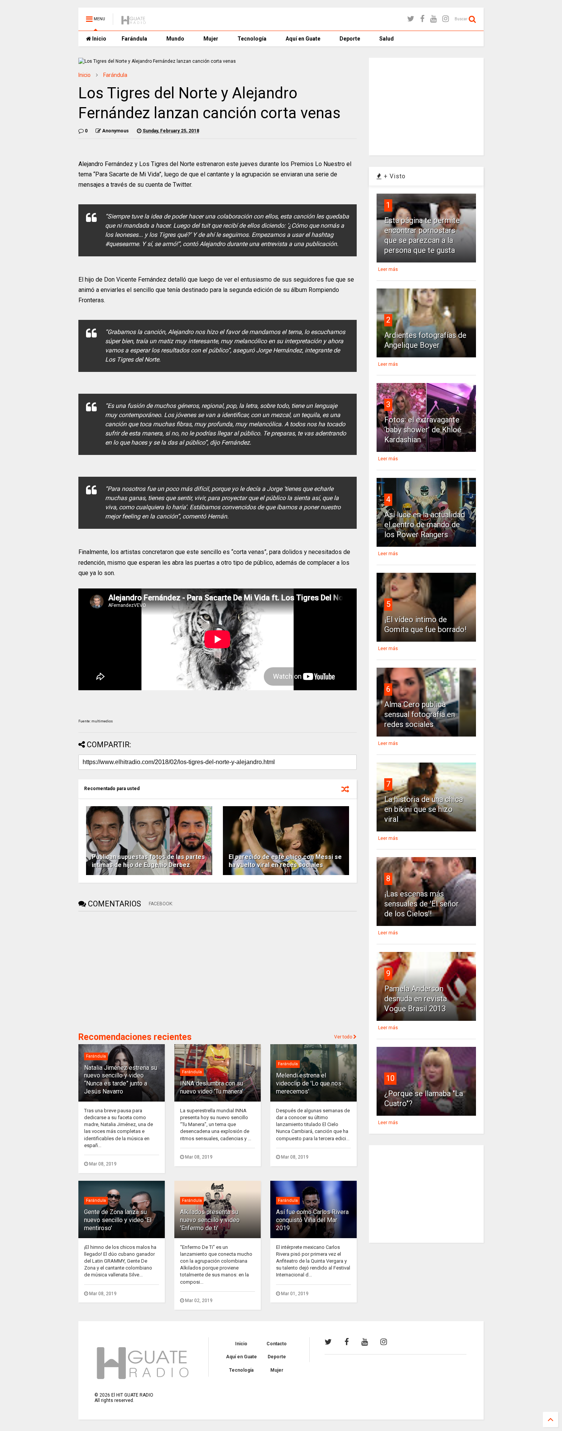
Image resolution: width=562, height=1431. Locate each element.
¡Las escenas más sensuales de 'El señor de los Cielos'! (421, 903)
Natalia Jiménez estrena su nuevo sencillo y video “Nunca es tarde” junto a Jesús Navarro (120, 1079)
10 (390, 1078)
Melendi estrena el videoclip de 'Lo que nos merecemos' (308, 1083)
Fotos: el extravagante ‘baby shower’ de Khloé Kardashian (422, 429)
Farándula (134, 39)
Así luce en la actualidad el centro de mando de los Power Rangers (424, 524)
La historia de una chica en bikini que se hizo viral (423, 809)
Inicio (98, 39)
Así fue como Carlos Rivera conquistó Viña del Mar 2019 (312, 1220)
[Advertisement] (135, 971)
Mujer (210, 39)
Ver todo (343, 1037)
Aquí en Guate (303, 39)
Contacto (276, 1343)
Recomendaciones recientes (135, 1037)
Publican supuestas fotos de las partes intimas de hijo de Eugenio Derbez (148, 861)
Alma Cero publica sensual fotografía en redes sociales (419, 714)
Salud (386, 39)
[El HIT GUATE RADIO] (134, 21)
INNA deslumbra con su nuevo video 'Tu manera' (211, 1087)
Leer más (388, 269)
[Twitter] (410, 18)
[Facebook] (422, 18)
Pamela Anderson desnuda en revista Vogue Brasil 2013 (415, 998)
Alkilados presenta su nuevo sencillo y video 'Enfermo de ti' (210, 1220)
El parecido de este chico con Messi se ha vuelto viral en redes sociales (285, 861)
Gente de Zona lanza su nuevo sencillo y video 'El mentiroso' (117, 1220)
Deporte (349, 39)
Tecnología (251, 39)
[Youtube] (433, 18)
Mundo (175, 39)
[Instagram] (445, 18)
